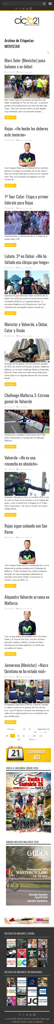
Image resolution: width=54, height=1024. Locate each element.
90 (18, 736)
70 (30, 729)
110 (40, 736)
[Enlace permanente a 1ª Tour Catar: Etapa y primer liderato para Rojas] (27, 234)
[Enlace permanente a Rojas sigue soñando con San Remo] (27, 563)
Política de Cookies (19, 1022)
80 (35, 732)
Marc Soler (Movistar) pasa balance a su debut (24, 63)
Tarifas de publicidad (35, 1022)
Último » (32, 739)
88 (7, 736)
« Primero (10, 729)
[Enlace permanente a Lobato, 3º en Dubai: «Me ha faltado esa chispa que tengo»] (27, 293)
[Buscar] (44, 3)
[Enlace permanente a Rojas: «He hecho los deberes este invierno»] (27, 166)
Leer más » (10, 117)
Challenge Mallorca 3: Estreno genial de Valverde (26, 398)
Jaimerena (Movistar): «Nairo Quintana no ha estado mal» (26, 668)
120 (18, 739)
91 (24, 736)
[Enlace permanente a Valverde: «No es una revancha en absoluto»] (27, 495)
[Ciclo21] (27, 24)
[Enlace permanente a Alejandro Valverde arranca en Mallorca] (27, 634)
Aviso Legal (45, 1019)
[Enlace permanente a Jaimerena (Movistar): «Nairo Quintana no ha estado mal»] (27, 702)
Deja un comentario (25, 72)
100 (34, 736)
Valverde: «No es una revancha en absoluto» (21, 461)
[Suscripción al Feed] (48, 52)
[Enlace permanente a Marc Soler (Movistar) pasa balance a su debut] (27, 98)
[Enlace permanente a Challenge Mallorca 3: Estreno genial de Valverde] (27, 433)
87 (45, 732)
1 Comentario (23, 407)
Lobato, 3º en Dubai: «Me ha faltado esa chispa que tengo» (26, 259)
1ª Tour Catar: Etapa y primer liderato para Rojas (26, 199)
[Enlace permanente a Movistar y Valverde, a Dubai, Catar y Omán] (27, 362)
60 (24, 729)
